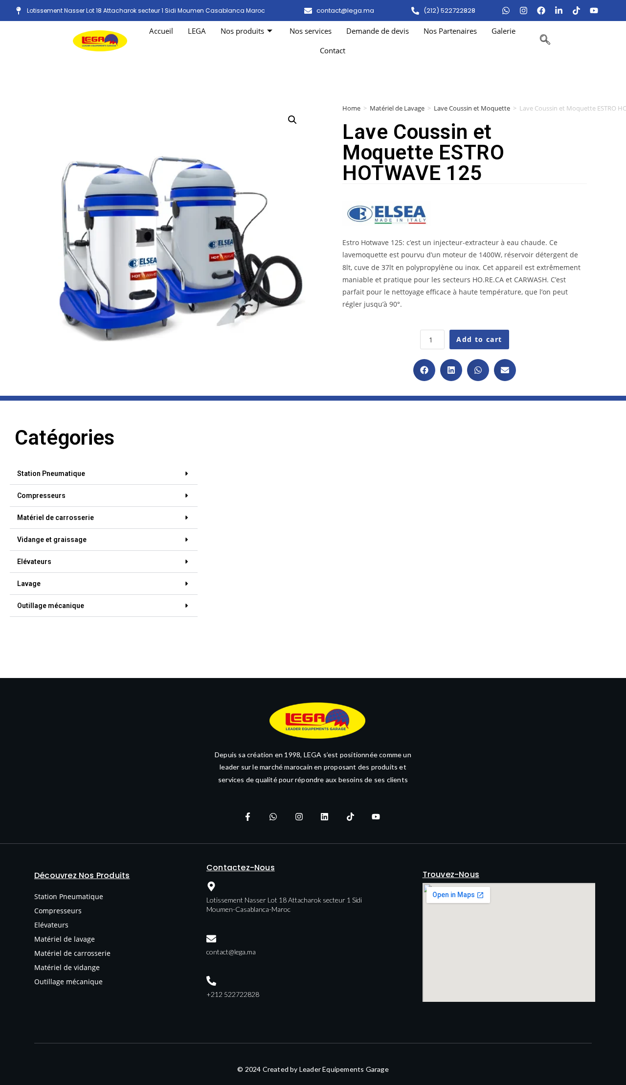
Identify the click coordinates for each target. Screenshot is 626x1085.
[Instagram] (523, 10)
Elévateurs (34, 561)
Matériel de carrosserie (55, 517)
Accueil (161, 31)
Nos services (311, 31)
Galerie (503, 31)
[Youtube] (594, 10)
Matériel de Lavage (397, 108)
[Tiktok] (576, 10)
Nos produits (242, 31)
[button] (424, 370)
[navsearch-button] (545, 40)
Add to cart (479, 339)
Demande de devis (377, 31)
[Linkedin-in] (559, 10)
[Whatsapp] (273, 817)
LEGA (197, 31)
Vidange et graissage (52, 539)
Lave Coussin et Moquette (472, 108)
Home (351, 108)
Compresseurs (41, 495)
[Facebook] (541, 10)
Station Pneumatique (51, 473)
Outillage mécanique (50, 606)
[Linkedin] (324, 817)
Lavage (29, 584)
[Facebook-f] (247, 817)
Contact (332, 50)
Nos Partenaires (450, 31)
